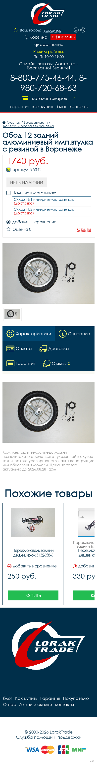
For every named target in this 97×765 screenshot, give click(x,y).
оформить (63, 36)
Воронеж (52, 30)
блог (61, 106)
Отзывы (84, 229)
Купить (33, 595)
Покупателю (76, 698)
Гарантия (19, 106)
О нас (9, 704)
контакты (78, 106)
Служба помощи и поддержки (48, 737)
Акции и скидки (35, 704)
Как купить (43, 106)
